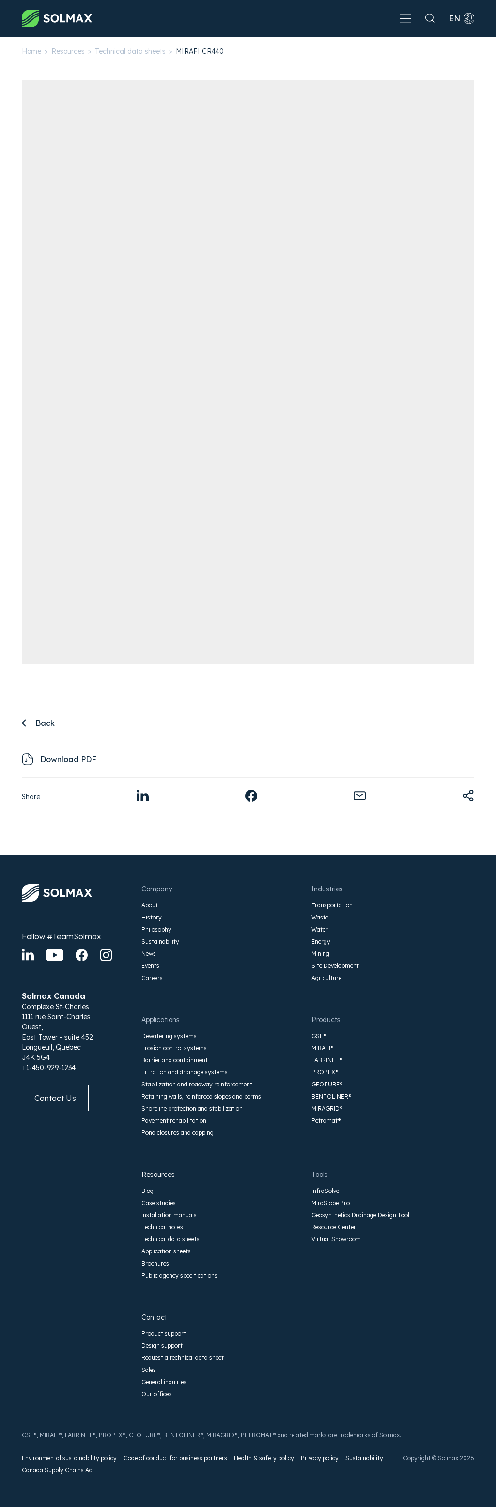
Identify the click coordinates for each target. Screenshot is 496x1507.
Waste (319, 917)
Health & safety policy (264, 1458)
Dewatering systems (169, 1036)
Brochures (155, 1263)
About (149, 905)
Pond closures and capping (177, 1132)
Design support (162, 1345)
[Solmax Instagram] (106, 955)
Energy (320, 941)
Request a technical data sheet (182, 1357)
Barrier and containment (174, 1060)
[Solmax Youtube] (54, 955)
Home (31, 51)
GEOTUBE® (327, 1084)
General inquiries (163, 1382)
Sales (148, 1369)
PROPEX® (325, 1072)
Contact (154, 1317)
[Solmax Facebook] (82, 955)
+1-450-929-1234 (49, 1067)
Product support (163, 1333)
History (151, 917)
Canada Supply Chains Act (58, 1470)
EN (454, 18)
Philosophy (156, 929)
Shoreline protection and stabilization (192, 1108)
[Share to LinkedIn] (143, 796)
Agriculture (326, 977)
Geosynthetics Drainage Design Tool (360, 1215)
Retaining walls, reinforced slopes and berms (201, 1096)
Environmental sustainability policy (69, 1458)
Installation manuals (169, 1215)
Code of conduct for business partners (175, 1458)
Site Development (335, 965)
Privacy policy (320, 1458)
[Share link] (468, 796)
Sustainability (160, 941)
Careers (152, 977)
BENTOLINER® (331, 1096)
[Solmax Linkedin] (28, 955)
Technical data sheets (130, 51)
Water (319, 929)
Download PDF (68, 759)
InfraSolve (325, 1190)
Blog (147, 1190)
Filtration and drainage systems (184, 1072)
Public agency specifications (179, 1275)
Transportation (332, 905)
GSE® (318, 1036)
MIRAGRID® (327, 1108)
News (148, 953)
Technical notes (162, 1227)
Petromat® (326, 1120)
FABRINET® (326, 1060)
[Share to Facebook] (251, 796)
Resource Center (333, 1227)
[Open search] (426, 18)
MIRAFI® (322, 1048)
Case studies (158, 1202)
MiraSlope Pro (330, 1202)
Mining (320, 953)
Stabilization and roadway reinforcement (196, 1084)
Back (45, 723)
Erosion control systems (174, 1048)
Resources (68, 51)
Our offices (156, 1394)
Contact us (55, 1098)
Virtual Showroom (336, 1239)
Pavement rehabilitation (173, 1120)
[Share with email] (360, 796)
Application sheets (166, 1251)
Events (150, 965)
